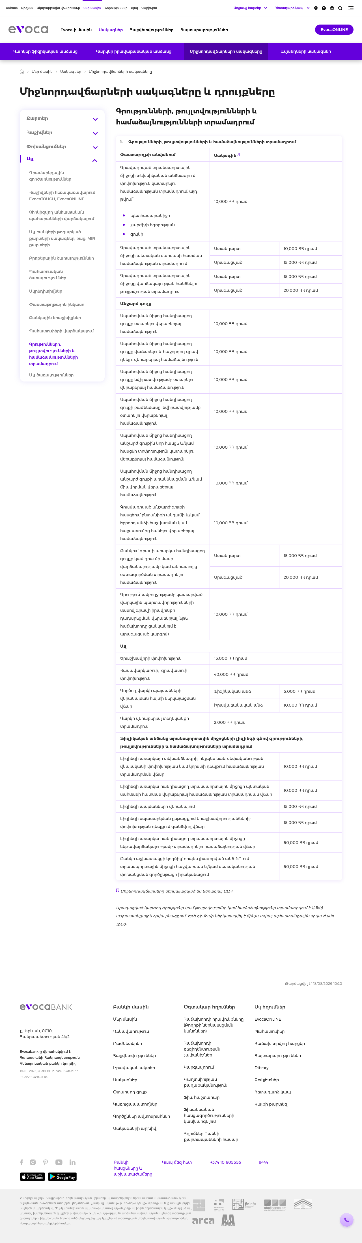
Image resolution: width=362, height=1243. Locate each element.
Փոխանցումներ (46, 146)
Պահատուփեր (270, 1031)
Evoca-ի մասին (76, 29)
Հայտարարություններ (204, 29)
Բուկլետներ (267, 1079)
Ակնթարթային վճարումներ (58, 8)
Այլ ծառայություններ (51, 375)
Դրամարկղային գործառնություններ (50, 176)
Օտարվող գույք (130, 1092)
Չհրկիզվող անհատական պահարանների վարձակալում (61, 215)
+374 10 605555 (225, 1162)
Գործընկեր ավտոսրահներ (141, 1116)
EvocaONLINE (334, 29)
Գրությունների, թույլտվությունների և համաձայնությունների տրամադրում (53, 354)
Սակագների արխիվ (134, 1128)
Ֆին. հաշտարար (201, 1097)
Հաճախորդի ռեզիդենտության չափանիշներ (202, 1049)
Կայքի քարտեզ (271, 1104)
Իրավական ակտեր (134, 1067)
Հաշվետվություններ (151, 29)
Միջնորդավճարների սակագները (226, 51)
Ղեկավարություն (131, 1031)
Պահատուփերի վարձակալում (61, 331)
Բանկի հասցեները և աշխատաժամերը (133, 1168)
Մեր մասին (92, 8)
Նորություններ (116, 8)
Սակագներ (111, 29)
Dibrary (261, 1067)
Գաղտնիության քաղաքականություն (205, 1082)
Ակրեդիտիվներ (45, 291)
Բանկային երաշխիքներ (55, 317)
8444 (263, 1162)
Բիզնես (27, 8)
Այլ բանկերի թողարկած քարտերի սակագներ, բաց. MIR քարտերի (62, 238)
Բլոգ (134, 8)
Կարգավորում (199, 1067)
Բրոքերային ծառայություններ (61, 258)
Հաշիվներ (39, 132)
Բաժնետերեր (127, 1043)
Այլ (30, 158)
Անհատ (12, 8)
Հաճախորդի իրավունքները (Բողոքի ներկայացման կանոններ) (214, 1025)
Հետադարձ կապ (273, 1092)
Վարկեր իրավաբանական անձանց (133, 51)
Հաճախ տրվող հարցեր (280, 1043)
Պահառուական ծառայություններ (47, 274)
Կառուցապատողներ (135, 1104)
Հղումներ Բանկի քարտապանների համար (211, 1136)
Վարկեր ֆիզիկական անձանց (45, 51)
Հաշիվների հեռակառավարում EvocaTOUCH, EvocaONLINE (62, 195)
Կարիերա (149, 8)
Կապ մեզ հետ (177, 1162)
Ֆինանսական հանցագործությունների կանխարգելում (209, 1115)
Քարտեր (37, 118)
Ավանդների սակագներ (306, 51)
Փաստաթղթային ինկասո (56, 304)
